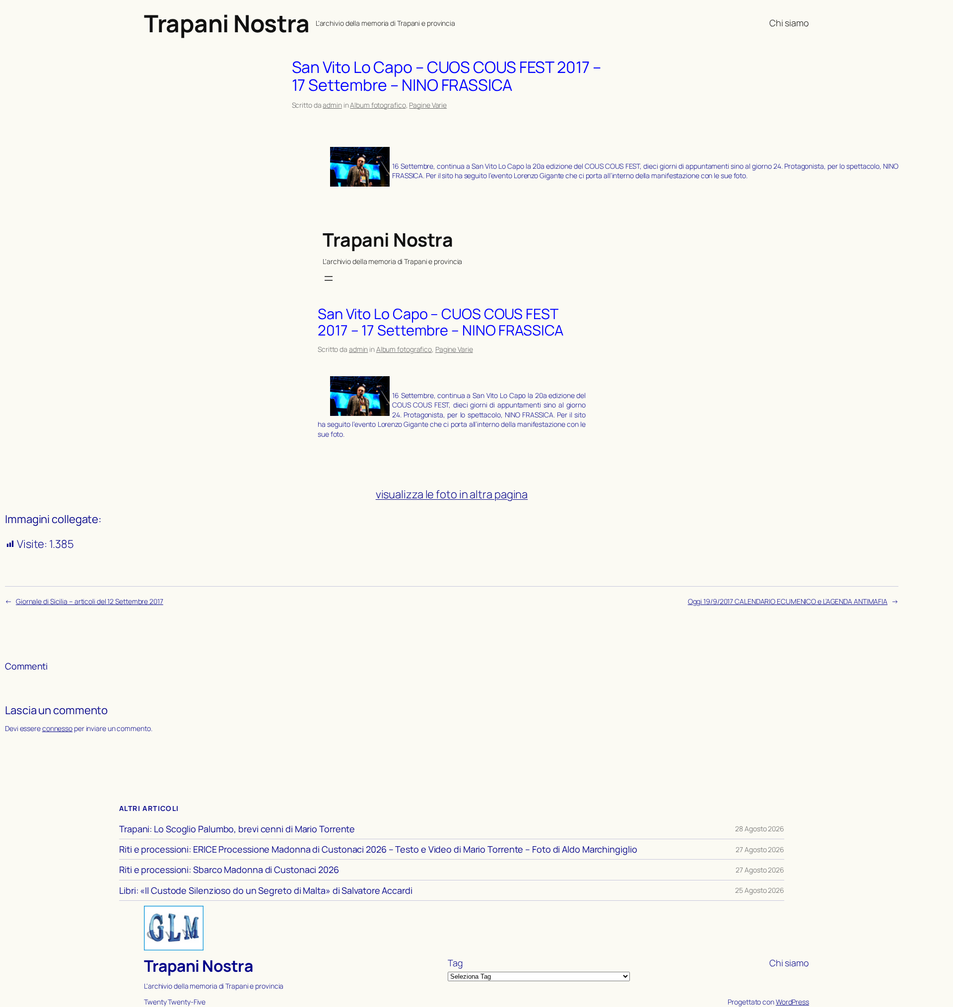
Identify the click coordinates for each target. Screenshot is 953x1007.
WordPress (792, 1002)
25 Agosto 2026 (759, 890)
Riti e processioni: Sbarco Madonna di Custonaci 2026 (229, 869)
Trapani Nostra (226, 23)
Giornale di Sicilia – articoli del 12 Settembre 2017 (89, 601)
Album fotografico (378, 105)
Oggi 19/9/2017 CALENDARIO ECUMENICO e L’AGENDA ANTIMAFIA (787, 601)
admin (332, 105)
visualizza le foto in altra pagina (452, 494)
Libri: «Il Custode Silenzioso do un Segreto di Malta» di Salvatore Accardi (265, 890)
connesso (57, 728)
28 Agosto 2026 (759, 828)
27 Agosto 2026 (760, 849)
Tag (455, 963)
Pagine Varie (428, 105)
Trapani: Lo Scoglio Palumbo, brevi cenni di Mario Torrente (237, 829)
